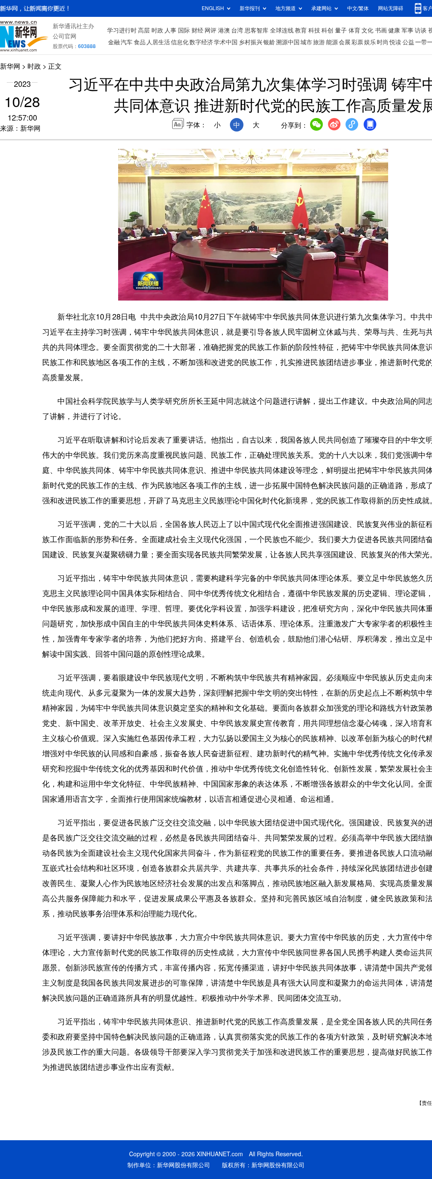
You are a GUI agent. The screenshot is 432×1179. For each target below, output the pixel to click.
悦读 (395, 42)
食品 (140, 42)
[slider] (357, 292)
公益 (408, 42)
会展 (345, 42)
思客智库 (256, 30)
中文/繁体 (358, 8)
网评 (210, 30)
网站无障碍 (390, 8)
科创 (327, 30)
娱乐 (370, 42)
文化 (367, 30)
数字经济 (201, 42)
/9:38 (154, 292)
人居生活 (158, 42)
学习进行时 (122, 30)
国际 (184, 30)
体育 (354, 30)
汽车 (126, 42)
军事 (407, 30)
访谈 (421, 30)
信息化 (180, 42)
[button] (125, 291)
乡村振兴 (250, 42)
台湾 (237, 30)
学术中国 (226, 42)
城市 (306, 42)
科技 (314, 30)
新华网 (10, 66)
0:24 (142, 292)
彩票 (357, 42)
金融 (114, 42)
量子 (341, 30)
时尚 (383, 42)
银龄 (269, 42)
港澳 (224, 30)
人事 (170, 30)
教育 (301, 30)
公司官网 (64, 36)
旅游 (319, 42)
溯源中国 (288, 42)
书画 (381, 30)
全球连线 (282, 30)
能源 (332, 42)
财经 (197, 30)
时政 (157, 30)
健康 (394, 30)
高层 (144, 30)
